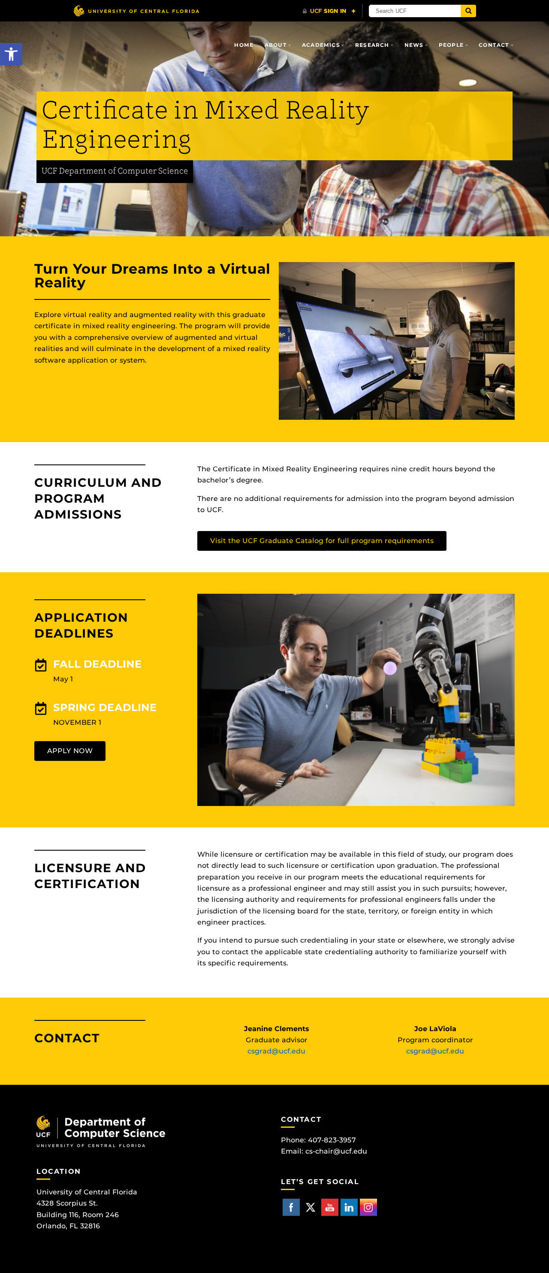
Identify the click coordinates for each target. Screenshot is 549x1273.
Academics (321, 45)
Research (372, 45)
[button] (11, 54)
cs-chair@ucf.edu (336, 1151)
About (276, 45)
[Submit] (468, 11)
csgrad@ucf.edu (276, 1051)
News (414, 45)
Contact (494, 45)
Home (243, 45)
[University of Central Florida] (136, 10)
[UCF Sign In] (329, 11)
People (451, 45)
